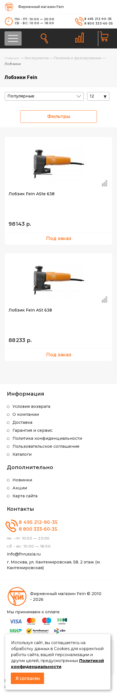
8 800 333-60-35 (98, 23)
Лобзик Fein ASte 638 (32, 193)
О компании (25, 414)
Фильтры (58, 116)
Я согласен (28, 678)
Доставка (22, 422)
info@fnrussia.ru (24, 554)
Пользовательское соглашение (46, 446)
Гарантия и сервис (32, 430)
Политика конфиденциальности (47, 438)
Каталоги (22, 454)
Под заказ (58, 238)
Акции (19, 488)
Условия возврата (31, 406)
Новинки (22, 480)
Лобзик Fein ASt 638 (30, 310)
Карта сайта (24, 495)
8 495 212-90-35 (98, 19)
